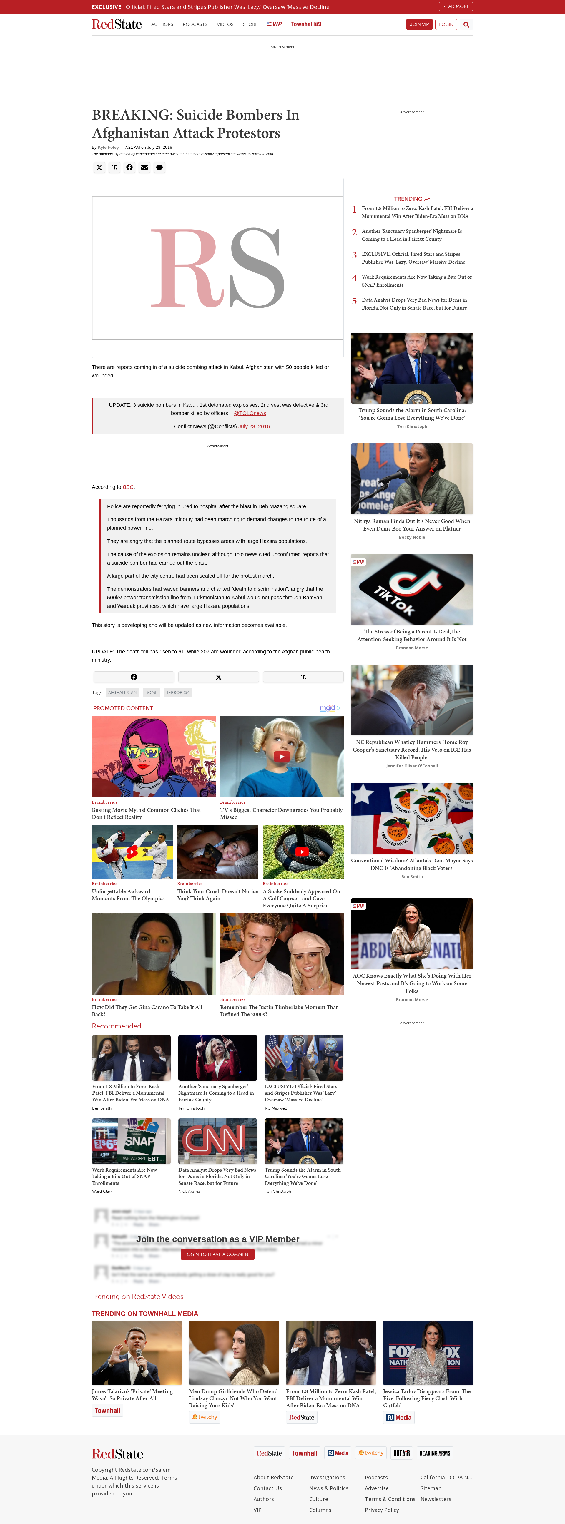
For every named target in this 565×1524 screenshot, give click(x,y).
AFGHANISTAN (122, 692)
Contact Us (268, 1488)
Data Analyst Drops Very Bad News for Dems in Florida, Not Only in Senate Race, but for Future (217, 1176)
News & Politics (328, 1488)
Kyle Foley (108, 147)
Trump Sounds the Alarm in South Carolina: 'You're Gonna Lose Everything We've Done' (412, 414)
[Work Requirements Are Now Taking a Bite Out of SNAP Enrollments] (131, 1141)
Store (250, 24)
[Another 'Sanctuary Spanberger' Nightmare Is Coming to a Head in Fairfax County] (217, 1057)
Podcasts (195, 24)
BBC (128, 487)
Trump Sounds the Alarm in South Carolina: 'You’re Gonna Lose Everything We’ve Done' (303, 1176)
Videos (225, 24)
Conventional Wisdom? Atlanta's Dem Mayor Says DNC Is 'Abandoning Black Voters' (412, 864)
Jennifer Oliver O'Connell (412, 766)
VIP (258, 1509)
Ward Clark (102, 1191)
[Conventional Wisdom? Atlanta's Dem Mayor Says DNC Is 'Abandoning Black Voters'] (412, 817)
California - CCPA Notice (447, 1477)
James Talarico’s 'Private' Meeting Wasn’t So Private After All (132, 1394)
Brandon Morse (412, 647)
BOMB (151, 692)
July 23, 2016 (254, 426)
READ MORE (456, 6)
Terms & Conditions (390, 1499)
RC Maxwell (276, 1108)
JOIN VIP (419, 24)
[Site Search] (466, 24)
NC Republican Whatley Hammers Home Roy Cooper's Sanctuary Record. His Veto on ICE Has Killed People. (412, 749)
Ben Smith (102, 1108)
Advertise (377, 1488)
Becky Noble (412, 537)
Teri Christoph (191, 1108)
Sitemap (431, 1488)
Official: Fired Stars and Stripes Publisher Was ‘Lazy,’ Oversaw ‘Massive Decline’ (228, 6)
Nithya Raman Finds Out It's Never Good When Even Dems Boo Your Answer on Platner (412, 525)
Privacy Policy (382, 1509)
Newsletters (436, 1499)
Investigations (327, 1477)
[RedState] (117, 24)
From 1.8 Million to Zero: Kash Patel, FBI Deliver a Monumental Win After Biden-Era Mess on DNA (130, 1093)
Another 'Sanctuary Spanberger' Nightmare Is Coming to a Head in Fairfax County (216, 1093)
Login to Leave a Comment (218, 1254)
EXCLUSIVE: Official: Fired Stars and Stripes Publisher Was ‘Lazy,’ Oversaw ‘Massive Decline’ (301, 1093)
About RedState (274, 1477)
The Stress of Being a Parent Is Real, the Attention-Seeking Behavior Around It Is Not (412, 635)
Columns (320, 1509)
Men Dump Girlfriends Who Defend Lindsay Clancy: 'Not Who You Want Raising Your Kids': (233, 1398)
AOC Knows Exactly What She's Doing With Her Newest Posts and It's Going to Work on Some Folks (412, 983)
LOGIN (446, 24)
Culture (318, 1499)
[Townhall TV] (306, 24)
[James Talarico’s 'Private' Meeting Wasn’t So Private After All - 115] (137, 1353)
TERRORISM (178, 692)
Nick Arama (189, 1191)
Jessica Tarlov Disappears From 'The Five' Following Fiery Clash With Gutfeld (427, 1398)
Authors (162, 24)
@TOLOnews (250, 413)
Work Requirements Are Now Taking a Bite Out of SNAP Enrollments (124, 1176)
